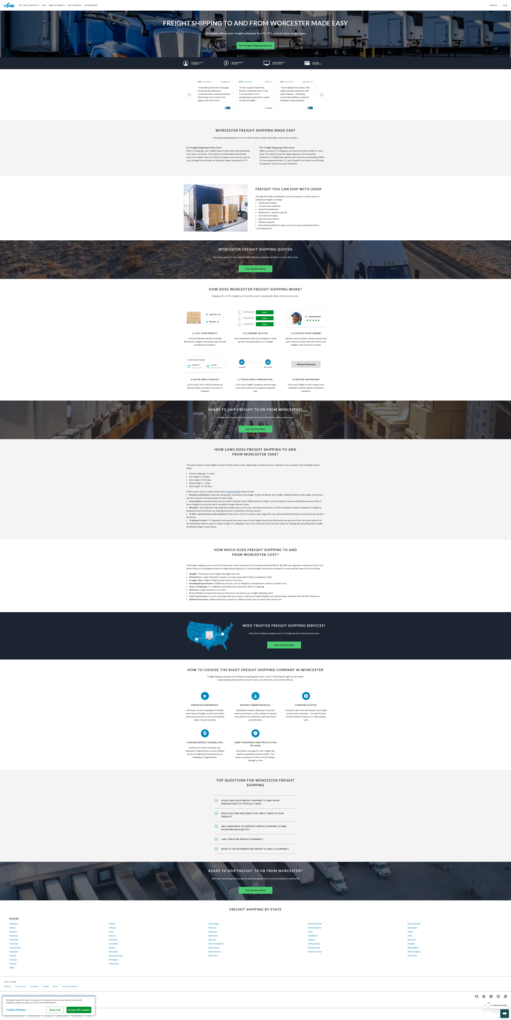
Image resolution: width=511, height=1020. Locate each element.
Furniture (34, 986)
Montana (212, 931)
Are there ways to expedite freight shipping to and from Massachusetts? (254, 828)
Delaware (13, 951)
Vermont (411, 939)
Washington (413, 947)
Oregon (311, 939)
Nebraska (213, 935)
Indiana (112, 927)
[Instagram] (483, 996)
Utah (409, 935)
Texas (410, 931)
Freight (46, 986)
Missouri (212, 927)
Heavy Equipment (70, 986)
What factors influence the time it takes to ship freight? (252, 815)
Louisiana (113, 943)
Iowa (111, 931)
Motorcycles (20, 986)
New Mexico (214, 951)
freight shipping (232, 491)
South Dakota (413, 923)
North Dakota (314, 927)
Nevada (212, 939)
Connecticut (15, 947)
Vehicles (7, 986)
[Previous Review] (189, 94)
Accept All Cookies (79, 1009)
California (14, 939)
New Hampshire (216, 943)
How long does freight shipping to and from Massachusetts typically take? (250, 802)
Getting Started (28, 5)
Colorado (13, 943)
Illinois (112, 923)
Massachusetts (116, 955)
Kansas (112, 935)
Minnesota (114, 963)
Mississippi (213, 923)
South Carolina (315, 951)
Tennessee (412, 927)
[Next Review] (321, 94)
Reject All (55, 1009)
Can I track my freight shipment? (242, 839)
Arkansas (13, 935)
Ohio (310, 931)
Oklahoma (313, 935)
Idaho (12, 967)
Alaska (12, 927)
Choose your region (496, 1003)
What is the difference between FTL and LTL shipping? (255, 849)
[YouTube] (498, 996)
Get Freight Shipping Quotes (255, 45)
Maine (112, 947)
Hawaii (12, 963)
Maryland (113, 951)
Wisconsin (412, 955)
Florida (12, 955)
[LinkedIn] (505, 996)
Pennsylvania (314, 943)
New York (213, 955)
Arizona (13, 931)
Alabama (13, 923)
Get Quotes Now (255, 268)
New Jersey (213, 947)
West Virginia (413, 951)
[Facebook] (476, 996)
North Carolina (315, 923)
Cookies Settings (16, 1009)
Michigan (113, 959)
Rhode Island (314, 947)
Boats (55, 986)
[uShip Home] (9, 5)
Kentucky (113, 939)
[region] (48, 1006)
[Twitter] (491, 996)
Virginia (411, 943)
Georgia (13, 959)
